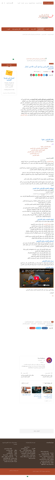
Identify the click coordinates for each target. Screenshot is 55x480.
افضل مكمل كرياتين (50, 323)
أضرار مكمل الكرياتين (46, 321)
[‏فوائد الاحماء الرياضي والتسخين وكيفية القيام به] (47, 390)
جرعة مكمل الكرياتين (34, 153)
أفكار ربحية (33, 29)
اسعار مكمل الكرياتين (38, 321)
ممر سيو (25, 366)
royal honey (30, 367)
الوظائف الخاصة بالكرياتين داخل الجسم (39, 148)
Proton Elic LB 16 (43, 459)
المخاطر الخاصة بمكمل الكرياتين (34, 151)
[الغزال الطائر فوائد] (26, 390)
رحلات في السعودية (45, 454)
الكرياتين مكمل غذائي (26, 323)
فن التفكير (11, 470)
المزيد (19, 3)
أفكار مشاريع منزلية (16, 29)
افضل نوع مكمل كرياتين (41, 323)
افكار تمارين (40, 29)
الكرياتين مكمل (33, 323)
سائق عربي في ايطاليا (28, 456)
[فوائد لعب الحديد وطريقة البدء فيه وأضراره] (36, 390)
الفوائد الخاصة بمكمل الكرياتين (38, 150)
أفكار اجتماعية (26, 29)
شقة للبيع (11, 454)
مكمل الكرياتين (24, 115)
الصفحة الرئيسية (39, 3)
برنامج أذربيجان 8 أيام (27, 450)
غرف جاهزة (27, 451)
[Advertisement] (18, 16)
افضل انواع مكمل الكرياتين (29, 321)
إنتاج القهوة (43, 464)
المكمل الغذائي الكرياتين (49, 325)
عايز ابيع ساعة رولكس (9, 456)
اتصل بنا (22, 3)
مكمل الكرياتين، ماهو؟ (45, 146)
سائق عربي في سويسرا (9, 461)
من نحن (26, 3)
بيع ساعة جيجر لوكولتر (46, 462)
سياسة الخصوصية (32, 3)
